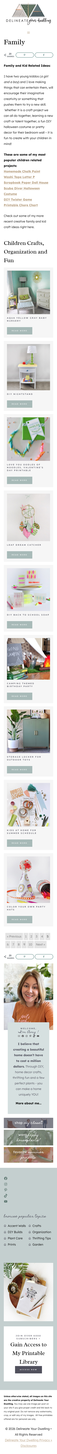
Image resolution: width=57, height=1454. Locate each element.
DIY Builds (15, 1232)
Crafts (36, 1226)
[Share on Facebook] (44, 55)
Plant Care (15, 1238)
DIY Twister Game (18, 199)
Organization (41, 1232)
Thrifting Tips (41, 1238)
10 (30, 944)
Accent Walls (17, 1226)
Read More (20, 331)
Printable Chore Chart (21, 205)
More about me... (28, 1103)
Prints (12, 1244)
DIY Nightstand (20, 394)
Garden (37, 1244)
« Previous (14, 936)
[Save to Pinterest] (25, 55)
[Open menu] (29, 32)
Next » (40, 944)
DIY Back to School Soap (28, 615)
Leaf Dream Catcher (24, 545)
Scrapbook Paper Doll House (26, 182)
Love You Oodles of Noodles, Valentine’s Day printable (25, 467)
